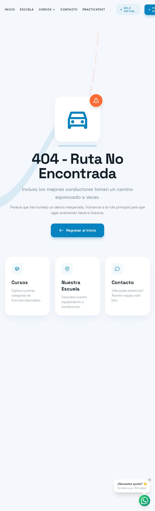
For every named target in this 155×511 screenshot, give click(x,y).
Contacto (69, 9)
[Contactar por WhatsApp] (144, 500)
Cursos (45, 9)
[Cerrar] (150, 480)
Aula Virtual (129, 9)
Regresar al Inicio (81, 230)
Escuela (27, 9)
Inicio (10, 9)
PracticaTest (94, 9)
